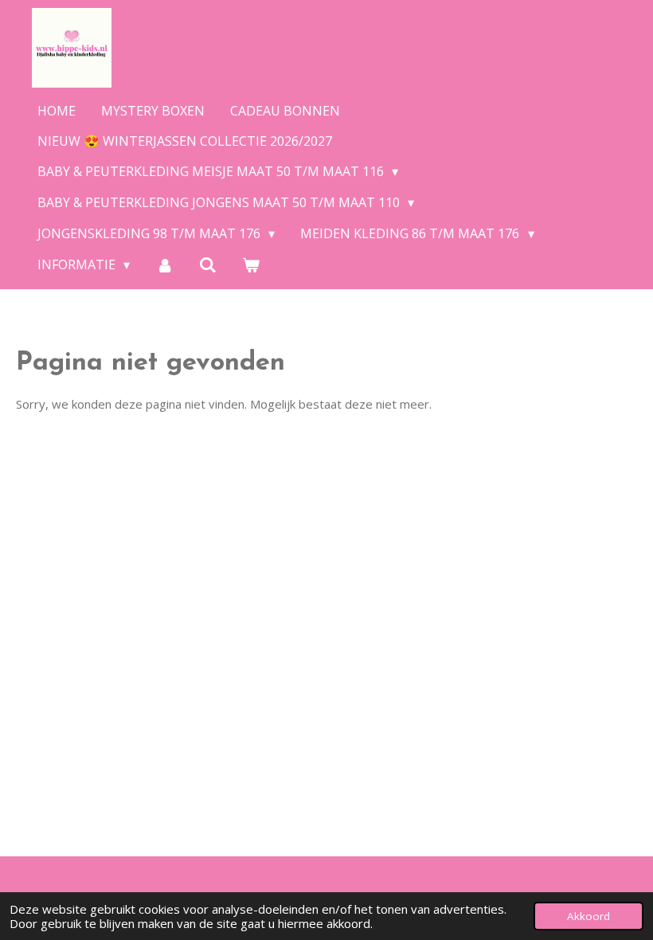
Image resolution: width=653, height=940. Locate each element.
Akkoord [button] (588, 916)
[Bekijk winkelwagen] (251, 264)
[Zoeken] (208, 264)
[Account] (164, 264)
